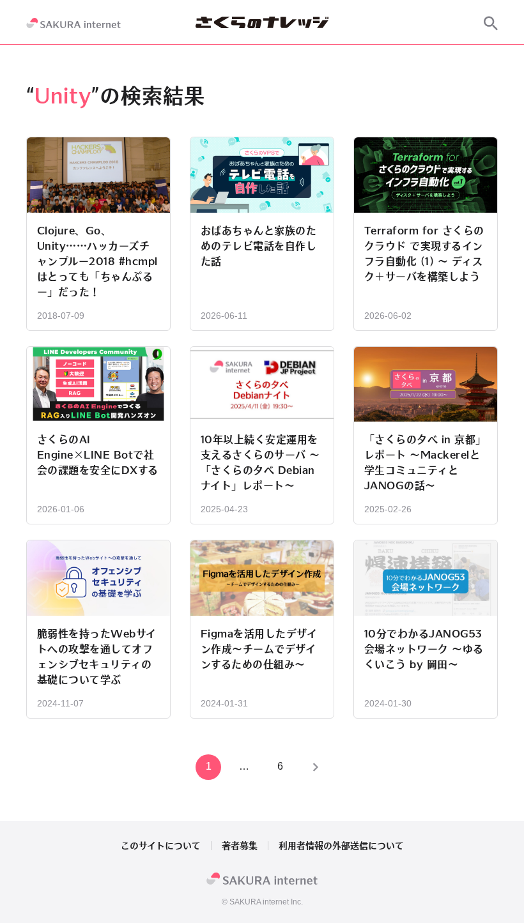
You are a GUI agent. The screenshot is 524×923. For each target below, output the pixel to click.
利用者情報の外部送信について (341, 845)
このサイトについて (161, 845)
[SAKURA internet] (73, 23)
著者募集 (240, 845)
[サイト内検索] (491, 23)
